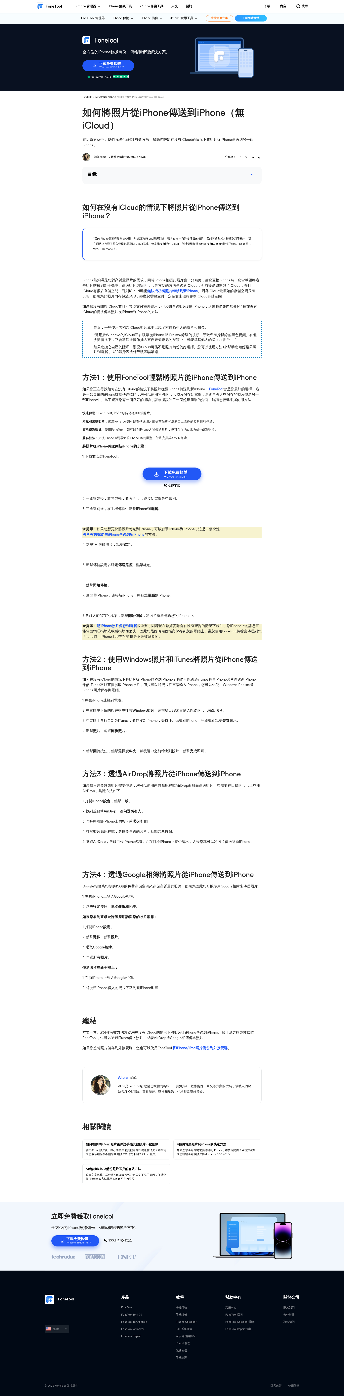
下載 (267, 6)
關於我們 (289, 1307)
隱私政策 (276, 1385)
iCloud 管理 (183, 1343)
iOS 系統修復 (184, 1329)
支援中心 (230, 1307)
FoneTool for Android (134, 1322)
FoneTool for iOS (131, 1314)
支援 (174, 6)
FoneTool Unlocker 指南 (240, 1322)
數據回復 (181, 1350)
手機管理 (181, 1357)
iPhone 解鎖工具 (120, 6)
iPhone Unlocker (186, 1322)
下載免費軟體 (250, 18)
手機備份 (181, 1314)
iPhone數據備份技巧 (104, 97)
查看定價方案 (219, 18)
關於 (189, 6)
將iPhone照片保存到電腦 (117, 626)
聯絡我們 (289, 1322)
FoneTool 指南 (234, 1314)
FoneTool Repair (131, 1336)
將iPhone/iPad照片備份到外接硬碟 (200, 1048)
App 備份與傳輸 (185, 1336)
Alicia (103, 157)
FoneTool (86, 97)
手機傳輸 (181, 1307)
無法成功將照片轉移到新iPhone (172, 291)
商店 (283, 6)
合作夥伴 (289, 1314)
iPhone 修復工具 (151, 6)
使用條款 (293, 1385)
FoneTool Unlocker (132, 1329)
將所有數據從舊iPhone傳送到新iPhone (114, 535)
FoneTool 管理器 (93, 18)
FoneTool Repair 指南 (238, 1329)
